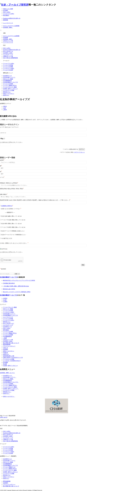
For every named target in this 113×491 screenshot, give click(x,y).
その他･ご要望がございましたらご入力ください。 (14, 243)
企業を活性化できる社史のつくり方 (13, 357)
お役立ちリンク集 (8, 40)
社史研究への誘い (8, 53)
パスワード (3, 132)
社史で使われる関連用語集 (10, 57)
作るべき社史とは (8, 51)
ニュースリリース (8, 23)
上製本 (5, 109)
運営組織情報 (6, 344)
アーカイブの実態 (8, 83)
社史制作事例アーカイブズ (10, 82)
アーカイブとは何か (8, 13)
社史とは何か (6, 12)
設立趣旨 (5, 10)
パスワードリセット (79, 152)
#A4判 (4, 300)
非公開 (5, 364)
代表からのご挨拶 (8, 8)
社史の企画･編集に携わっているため (11, 216)
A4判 (4, 108)
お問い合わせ (3, 417)
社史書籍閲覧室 (7, 80)
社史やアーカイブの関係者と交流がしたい (13, 231)
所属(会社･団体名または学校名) (9, 183)
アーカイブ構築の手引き (10, 85)
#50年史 (5, 298)
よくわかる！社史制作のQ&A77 (12, 360)
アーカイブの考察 (8, 66)
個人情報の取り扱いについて (11, 343)
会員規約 (5, 349)
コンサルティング (8, 54)
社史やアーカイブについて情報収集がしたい (13, 234)
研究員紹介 (6, 15)
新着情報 (5, 20)
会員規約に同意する (6, 205)
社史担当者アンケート (9, 77)
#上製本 (5, 301)
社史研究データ (7, 75)
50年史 (5, 106)
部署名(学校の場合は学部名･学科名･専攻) (12, 188)
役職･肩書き (3, 194)
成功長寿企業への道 (8, 356)
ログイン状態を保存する (71, 149)
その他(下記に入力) (6, 238)
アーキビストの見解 (8, 90)
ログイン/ (5, 25)
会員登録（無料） (8, 27)
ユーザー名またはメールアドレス (9, 127)
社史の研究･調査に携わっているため (11, 223)
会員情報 (16, 25)
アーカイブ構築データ (9, 467)
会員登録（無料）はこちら (7, 372)
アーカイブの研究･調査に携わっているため (13, 227)
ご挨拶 (5, 338)
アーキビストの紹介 (8, 68)
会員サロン (6, 95)
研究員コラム (6, 92)
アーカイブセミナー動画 (10, 87)
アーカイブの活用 (8, 70)
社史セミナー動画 (8, 79)
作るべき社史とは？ (8, 323)
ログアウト (11, 25)
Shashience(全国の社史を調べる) (11, 18)
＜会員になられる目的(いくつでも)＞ (10, 208)
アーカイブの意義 (8, 65)
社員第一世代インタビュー (10, 88)
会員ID (2, 160)
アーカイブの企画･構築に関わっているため (13, 220)
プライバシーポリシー (9, 346)
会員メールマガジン (8, 93)
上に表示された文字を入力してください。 (11, 142)
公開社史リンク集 (8, 56)
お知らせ (5, 347)
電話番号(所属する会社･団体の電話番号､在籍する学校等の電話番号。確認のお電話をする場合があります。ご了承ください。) (35, 200)
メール (2, 177)
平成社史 (5, 352)
